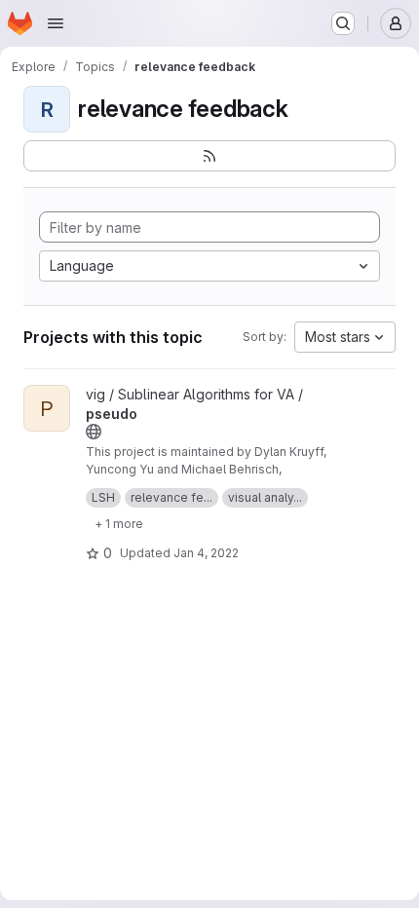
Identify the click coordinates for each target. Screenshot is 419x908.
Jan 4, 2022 (206, 553)
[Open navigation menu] (55, 23)
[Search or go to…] (343, 23)
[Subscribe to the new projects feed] (209, 155)
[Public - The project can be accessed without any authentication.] (93, 431)
